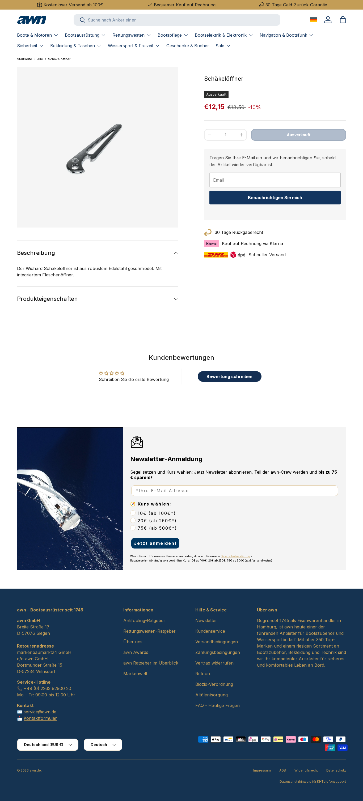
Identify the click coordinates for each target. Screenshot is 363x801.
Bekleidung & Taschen (72, 45)
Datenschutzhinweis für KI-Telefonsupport (313, 781)
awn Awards (135, 652)
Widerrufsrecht (306, 770)
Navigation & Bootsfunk (283, 35)
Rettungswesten (128, 35)
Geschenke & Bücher (187, 45)
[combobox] (177, 20)
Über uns (132, 641)
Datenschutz (336, 770)
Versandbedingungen (216, 641)
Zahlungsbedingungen (217, 652)
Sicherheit (27, 45)
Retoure (203, 673)
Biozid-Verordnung (214, 684)
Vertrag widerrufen (214, 663)
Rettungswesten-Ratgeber (149, 631)
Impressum (262, 770)
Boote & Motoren (34, 35)
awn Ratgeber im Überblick (150, 663)
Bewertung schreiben (229, 376)
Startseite (24, 59)
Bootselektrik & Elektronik (221, 35)
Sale (220, 45)
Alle (40, 59)
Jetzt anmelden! (155, 543)
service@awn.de (40, 711)
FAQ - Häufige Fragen (217, 705)
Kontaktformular (40, 718)
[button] (343, 19)
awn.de (35, 770)
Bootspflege (170, 35)
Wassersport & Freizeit (130, 45)
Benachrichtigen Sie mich (275, 197)
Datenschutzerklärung (235, 556)
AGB (282, 770)
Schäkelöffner (59, 59)
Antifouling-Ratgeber (144, 620)
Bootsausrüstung (82, 35)
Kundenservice (210, 631)
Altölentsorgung (211, 694)
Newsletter (206, 620)
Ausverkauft (298, 134)
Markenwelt (135, 673)
